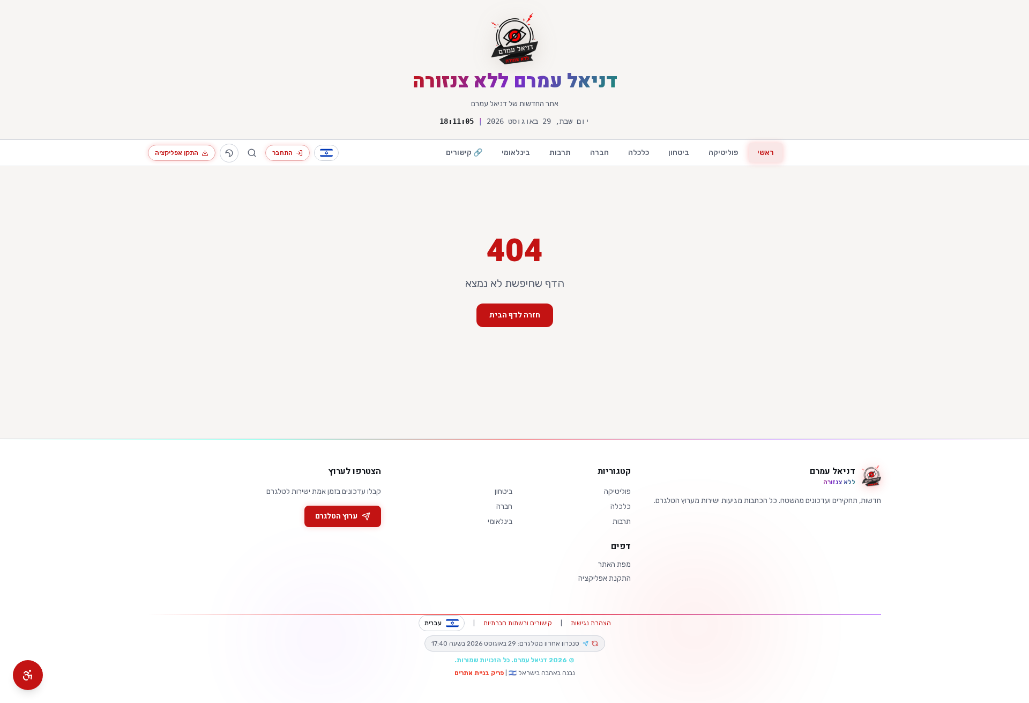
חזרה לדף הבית (514, 315)
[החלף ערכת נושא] (229, 153)
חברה (599, 152)
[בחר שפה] (326, 153)
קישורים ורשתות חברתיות (517, 623)
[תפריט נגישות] (28, 675)
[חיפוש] (252, 153)
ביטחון (678, 152)
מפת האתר (614, 564)
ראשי (765, 152)
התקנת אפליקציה (604, 578)
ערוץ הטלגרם (336, 516)
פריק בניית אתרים (479, 673)
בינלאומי (516, 152)
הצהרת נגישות (591, 623)
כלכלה (638, 152)
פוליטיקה (723, 152)
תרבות (560, 152)
